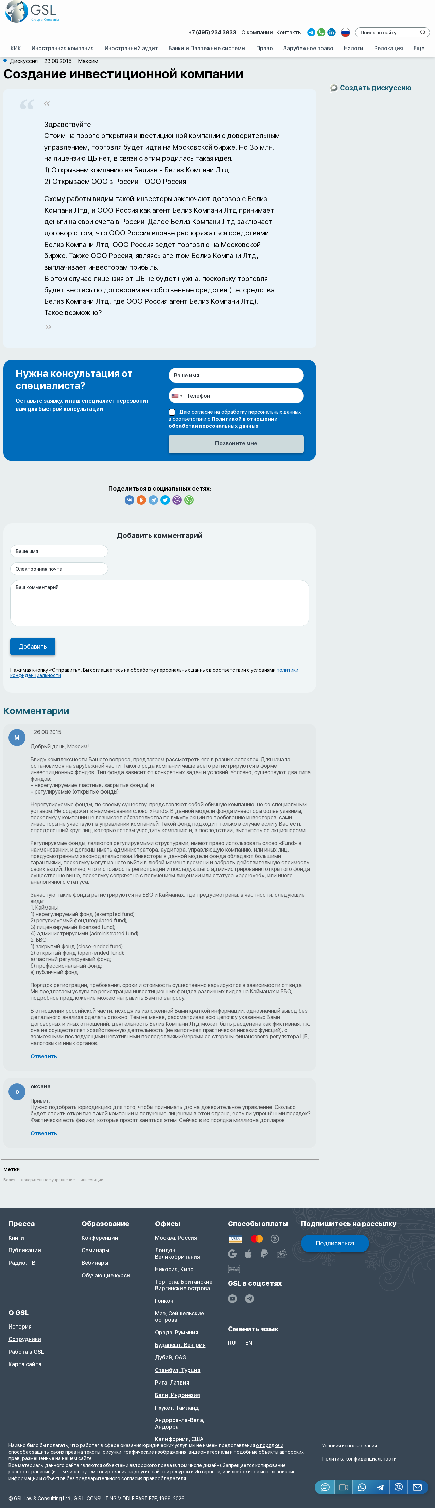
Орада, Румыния (176, 1332)
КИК (16, 48)
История (20, 1326)
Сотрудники (24, 1339)
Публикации (24, 1250)
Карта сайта (24, 1364)
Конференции (100, 1238)
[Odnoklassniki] (141, 500)
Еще (419, 48)
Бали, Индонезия (177, 1395)
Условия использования (349, 1445)
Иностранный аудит (131, 48)
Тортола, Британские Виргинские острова (183, 1285)
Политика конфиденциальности (359, 1459)
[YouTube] (232, 1298)
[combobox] (177, 395)
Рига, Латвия (172, 1382)
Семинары (95, 1250)
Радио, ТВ (21, 1263)
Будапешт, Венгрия (180, 1345)
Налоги (353, 48)
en (248, 1343)
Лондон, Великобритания (177, 1253)
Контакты (289, 32)
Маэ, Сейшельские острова (179, 1316)
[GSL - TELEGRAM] (249, 1298)
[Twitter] (165, 500)
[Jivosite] (325, 1487)
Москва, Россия (176, 1238)
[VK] (129, 500)
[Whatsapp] (189, 500)
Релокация (388, 48)
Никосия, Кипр (174, 1269)
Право (264, 48)
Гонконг (165, 1301)
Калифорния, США (179, 1439)
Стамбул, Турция (178, 1370)
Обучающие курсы (106, 1275)
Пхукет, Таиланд (177, 1408)
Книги (16, 1238)
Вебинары (95, 1263)
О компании (257, 32)
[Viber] (177, 500)
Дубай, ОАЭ (170, 1357)
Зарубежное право (308, 48)
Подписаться (335, 1243)
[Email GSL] (418, 1487)
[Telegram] (153, 500)
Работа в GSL (26, 1352)
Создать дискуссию (376, 87)
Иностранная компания (63, 48)
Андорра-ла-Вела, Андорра (179, 1423)
